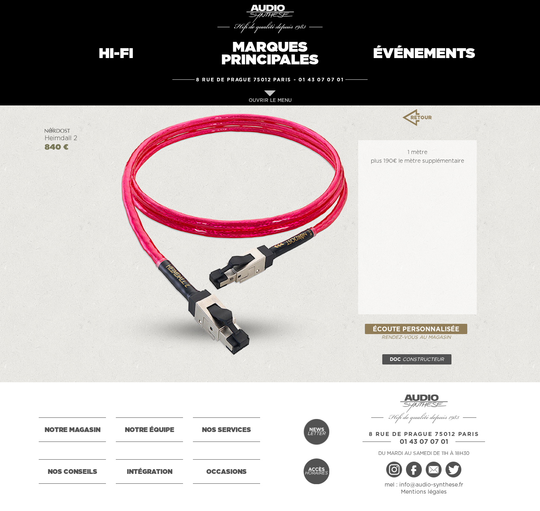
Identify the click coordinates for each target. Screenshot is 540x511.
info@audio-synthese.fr (431, 485)
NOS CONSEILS (72, 472)
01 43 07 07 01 (321, 79)
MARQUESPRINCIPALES (270, 53)
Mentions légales (424, 492)
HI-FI (116, 54)
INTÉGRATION (149, 472)
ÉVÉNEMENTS (424, 54)
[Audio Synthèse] (270, 14)
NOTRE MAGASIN (72, 430)
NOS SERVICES (226, 430)
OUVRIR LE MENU (270, 100)
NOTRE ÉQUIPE (149, 430)
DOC (417, 359)
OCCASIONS (226, 472)
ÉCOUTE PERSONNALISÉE (416, 329)
